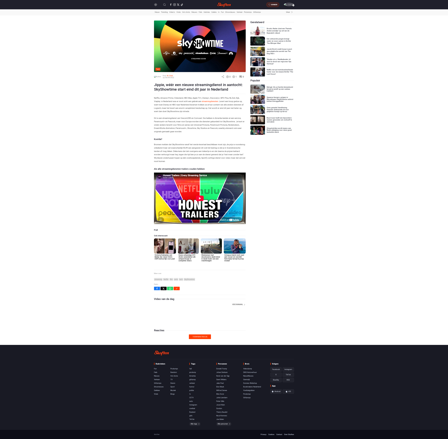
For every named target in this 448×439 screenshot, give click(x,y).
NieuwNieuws (248, 376)
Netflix (166, 279)
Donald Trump (221, 369)
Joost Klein (220, 405)
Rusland (192, 412)
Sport (172, 387)
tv (219, 12)
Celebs (214, 12)
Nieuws (194, 12)
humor (191, 387)
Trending (164, 12)
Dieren (172, 383)
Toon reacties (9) (199, 337)
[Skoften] (161, 353)
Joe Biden (220, 419)
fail (190, 369)
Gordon (219, 409)
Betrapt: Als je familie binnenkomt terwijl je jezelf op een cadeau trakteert (280, 89)
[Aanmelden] (288, 4)
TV (171, 380)
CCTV (191, 398)
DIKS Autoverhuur (250, 372)
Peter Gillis (220, 401)
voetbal (192, 409)
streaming (158, 279)
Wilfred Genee (221, 390)
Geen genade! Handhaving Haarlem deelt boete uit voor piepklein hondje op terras (278, 110)
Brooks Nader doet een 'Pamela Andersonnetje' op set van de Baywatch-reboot (279, 31)
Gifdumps (257, 12)
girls (190, 416)
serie (176, 279)
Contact (279, 434)
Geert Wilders (221, 380)
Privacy (263, 434)
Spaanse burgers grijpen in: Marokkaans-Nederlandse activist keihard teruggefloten (280, 99)
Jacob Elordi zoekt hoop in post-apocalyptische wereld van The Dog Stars (279, 51)
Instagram (193, 405)
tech (181, 279)
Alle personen (223, 424)
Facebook (276, 369)
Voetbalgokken (249, 390)
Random (173, 372)
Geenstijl (246, 380)
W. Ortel (170, 76)
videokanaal (237, 304)
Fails (200, 12)
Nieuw (157, 12)
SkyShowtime (189, 279)
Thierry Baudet (221, 412)
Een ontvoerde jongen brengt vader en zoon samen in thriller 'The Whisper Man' (279, 41)
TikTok (191, 419)
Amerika (192, 376)
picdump (192, 372)
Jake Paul (220, 383)
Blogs (172, 394)
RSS (288, 380)
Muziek (173, 390)
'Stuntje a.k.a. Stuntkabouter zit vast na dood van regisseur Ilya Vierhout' (279, 61)
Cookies (271, 434)
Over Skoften (289, 434)
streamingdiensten (210, 101)
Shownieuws (230, 12)
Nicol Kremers (221, 416)
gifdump (192, 380)
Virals (178, 12)
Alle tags (194, 424)
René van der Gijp (222, 376)
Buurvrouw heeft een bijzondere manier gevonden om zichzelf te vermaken (279, 120)
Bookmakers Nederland (252, 387)
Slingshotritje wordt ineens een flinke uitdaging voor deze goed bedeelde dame (279, 130)
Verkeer (240, 12)
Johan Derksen (222, 372)
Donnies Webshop (250, 383)
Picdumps (248, 12)
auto (191, 401)
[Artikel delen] (222, 76)
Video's (172, 12)
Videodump (247, 369)
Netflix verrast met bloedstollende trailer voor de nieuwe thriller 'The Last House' (280, 72)
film (171, 279)
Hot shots (186, 12)
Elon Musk (220, 387)
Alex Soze (220, 394)
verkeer (192, 383)
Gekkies (207, 12)
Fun (222, 12)
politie (191, 390)
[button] (164, 4)
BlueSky (276, 380)
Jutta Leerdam (221, 398)
